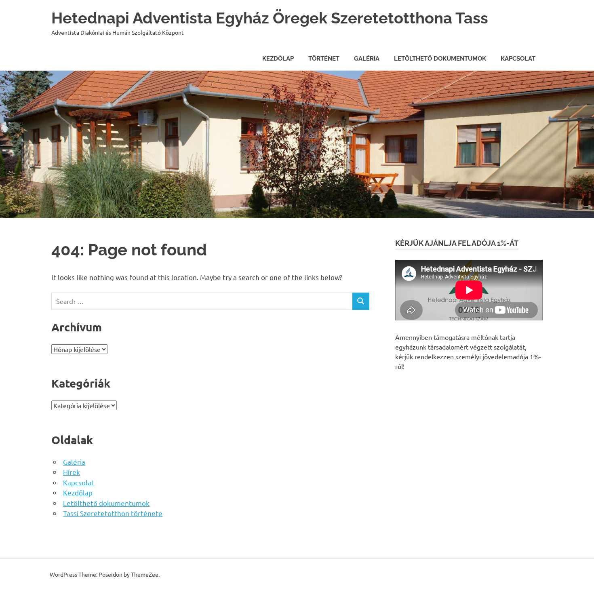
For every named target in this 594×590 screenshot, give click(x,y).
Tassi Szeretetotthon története (112, 513)
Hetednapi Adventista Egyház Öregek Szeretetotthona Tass (269, 18)
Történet (323, 58)
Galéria (366, 58)
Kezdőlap (278, 58)
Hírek (71, 472)
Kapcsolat (518, 58)
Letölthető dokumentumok (440, 58)
